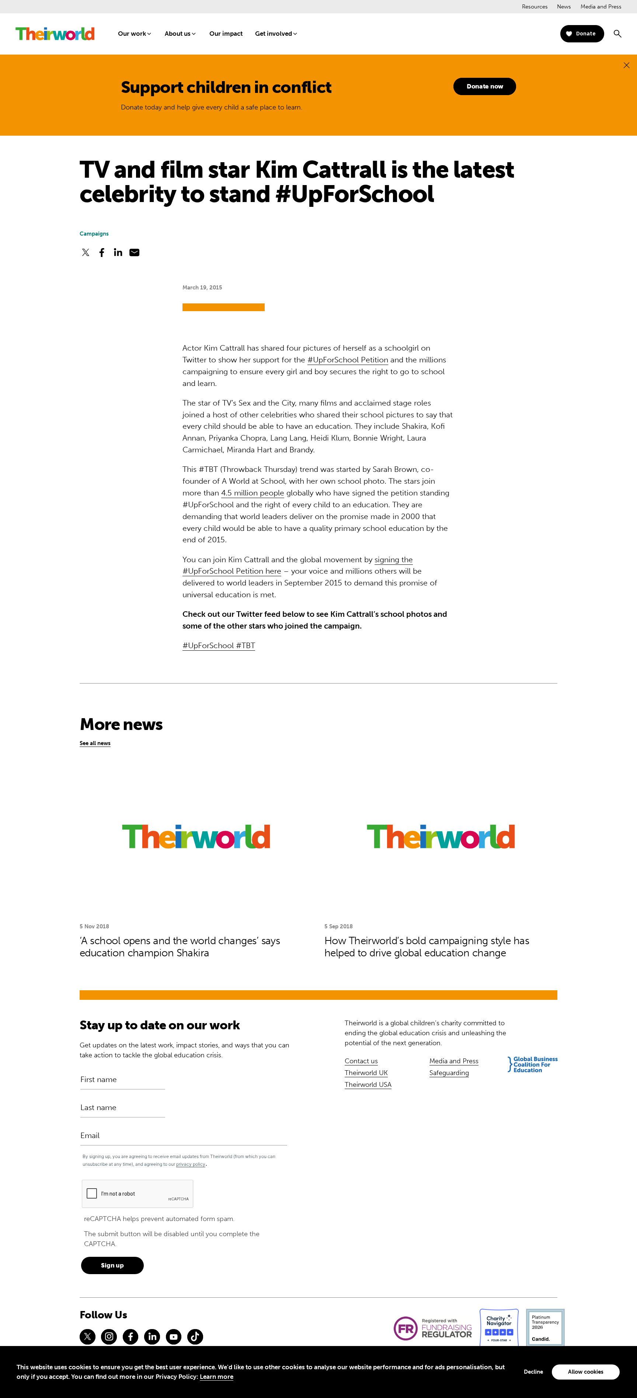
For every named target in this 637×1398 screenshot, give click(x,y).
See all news (95, 743)
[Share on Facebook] (101, 253)
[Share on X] (85, 253)
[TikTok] (195, 1337)
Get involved (273, 33)
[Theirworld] (54, 34)
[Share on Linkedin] (118, 253)
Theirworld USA (368, 1085)
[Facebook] (130, 1337)
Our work (132, 33)
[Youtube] (173, 1337)
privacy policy (190, 1164)
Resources (535, 6)
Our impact (226, 33)
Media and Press (601, 6)
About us (178, 33)
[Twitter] (87, 1337)
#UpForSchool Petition (347, 360)
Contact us (361, 1061)
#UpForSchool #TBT (218, 645)
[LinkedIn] (152, 1337)
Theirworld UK (366, 1073)
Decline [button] (533, 1372)
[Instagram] (108, 1337)
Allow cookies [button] (585, 1372)
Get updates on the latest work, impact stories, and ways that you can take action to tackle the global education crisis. (184, 1050)
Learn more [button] (216, 1376)
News (564, 6)
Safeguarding (449, 1073)
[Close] (626, 65)
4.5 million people (252, 493)
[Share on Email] (134, 253)
